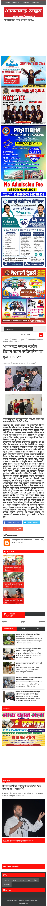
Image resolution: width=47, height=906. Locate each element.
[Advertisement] (23, 38)
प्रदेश (14, 880)
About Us (15, 2)
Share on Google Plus (15, 529)
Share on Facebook (14, 522)
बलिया (22, 880)
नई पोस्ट (4, 622)
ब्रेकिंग (35, 363)
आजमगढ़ (31, 363)
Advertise (35, 2)
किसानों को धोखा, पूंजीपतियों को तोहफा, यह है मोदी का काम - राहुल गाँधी (21, 787)
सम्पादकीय (7, 884)
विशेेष (35, 880)
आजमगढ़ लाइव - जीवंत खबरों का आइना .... (29, 900)
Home (7, 2)
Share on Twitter (33, 522)
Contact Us (25, 2)
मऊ (29, 880)
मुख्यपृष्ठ (23, 622)
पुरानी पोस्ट (42, 622)
